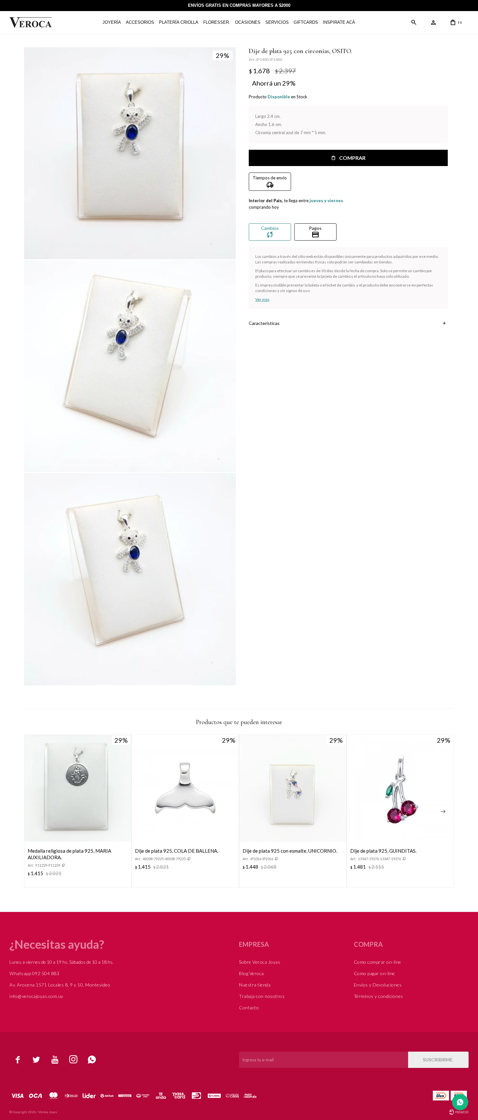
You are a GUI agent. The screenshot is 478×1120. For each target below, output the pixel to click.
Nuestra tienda (255, 984)
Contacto (249, 1007)
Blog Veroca (251, 973)
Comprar (352, 158)
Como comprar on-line (377, 962)
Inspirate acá (339, 22)
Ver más (262, 299)
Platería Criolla (178, 22)
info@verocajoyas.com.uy (36, 996)
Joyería (111, 22)
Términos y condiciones (378, 996)
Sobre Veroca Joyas (259, 962)
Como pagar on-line (374, 973)
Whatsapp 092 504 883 (34, 973)
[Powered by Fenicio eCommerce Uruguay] (459, 1112)
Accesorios (140, 22)
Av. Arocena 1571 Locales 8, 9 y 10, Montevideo (59, 984)
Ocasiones (247, 22)
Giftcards (306, 22)
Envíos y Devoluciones (378, 984)
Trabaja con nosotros (262, 996)
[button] (414, 22)
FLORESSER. (216, 22)
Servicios (277, 22)
